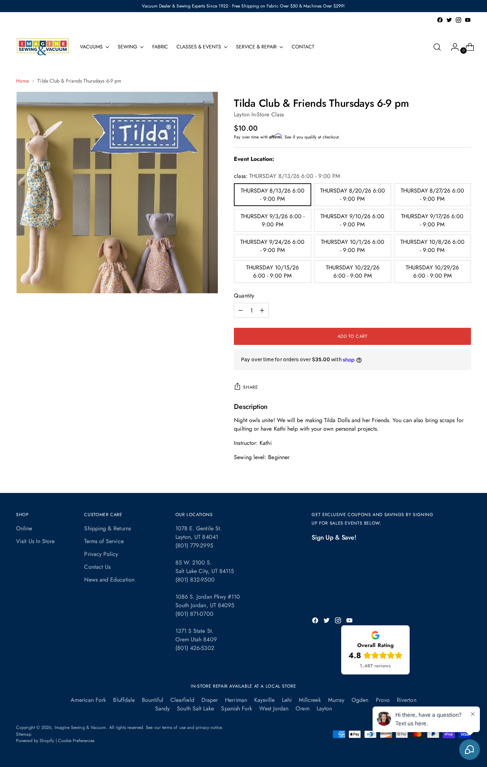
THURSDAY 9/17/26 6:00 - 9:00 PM (432, 220)
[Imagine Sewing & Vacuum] (43, 47)
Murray (336, 700)
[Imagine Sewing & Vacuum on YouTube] (468, 20)
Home (22, 80)
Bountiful (152, 700)
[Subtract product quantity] (262, 310)
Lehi (287, 700)
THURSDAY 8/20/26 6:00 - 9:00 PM (352, 195)
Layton (324, 708)
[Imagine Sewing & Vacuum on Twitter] (449, 20)
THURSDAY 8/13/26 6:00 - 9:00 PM (272, 195)
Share (250, 387)
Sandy (162, 708)
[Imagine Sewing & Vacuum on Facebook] (440, 20)
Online (24, 528)
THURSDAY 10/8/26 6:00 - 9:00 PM (432, 246)
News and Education (109, 580)
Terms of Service (103, 541)
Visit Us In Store (35, 541)
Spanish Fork (236, 708)
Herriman (236, 700)
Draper (209, 700)
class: (287, 176)
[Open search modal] (437, 47)
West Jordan (273, 708)
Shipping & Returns (107, 528)
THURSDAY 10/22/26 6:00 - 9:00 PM (352, 271)
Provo (383, 700)
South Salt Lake (195, 708)
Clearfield (182, 700)
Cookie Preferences (76, 740)
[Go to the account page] (452, 47)
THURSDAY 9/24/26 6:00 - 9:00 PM (272, 246)
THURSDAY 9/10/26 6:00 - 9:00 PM (352, 220)
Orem (302, 708)
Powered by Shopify (35, 740)
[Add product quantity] (240, 310)
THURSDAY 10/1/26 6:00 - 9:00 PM (352, 246)
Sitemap (23, 734)
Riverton (406, 700)
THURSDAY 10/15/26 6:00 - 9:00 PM (272, 271)
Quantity (244, 295)
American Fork (88, 700)
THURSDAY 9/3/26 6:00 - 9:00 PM (272, 220)
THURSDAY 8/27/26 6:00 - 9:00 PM (432, 195)
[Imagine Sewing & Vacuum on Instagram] (458, 20)
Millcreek (310, 700)
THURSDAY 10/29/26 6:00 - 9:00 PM (432, 271)
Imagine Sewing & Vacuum (80, 727)
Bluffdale (124, 700)
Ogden (360, 700)
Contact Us (97, 567)
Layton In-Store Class (259, 114)
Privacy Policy (101, 554)
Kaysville (264, 700)
